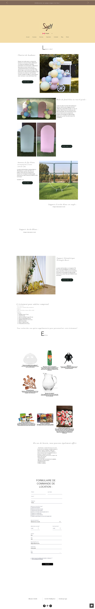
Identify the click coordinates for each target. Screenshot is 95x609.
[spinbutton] (34, 528)
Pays (32, 551)
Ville (31, 537)
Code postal (33, 546)
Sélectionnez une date (35, 526)
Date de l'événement (35, 520)
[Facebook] (44, 606)
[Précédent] (6, 3)
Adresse (32, 533)
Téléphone (33, 501)
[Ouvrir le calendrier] (59, 521)
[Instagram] (50, 606)
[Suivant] (88, 3)
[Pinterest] (47, 606)
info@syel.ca (52, 598)
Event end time (55, 526)
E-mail (32, 496)
